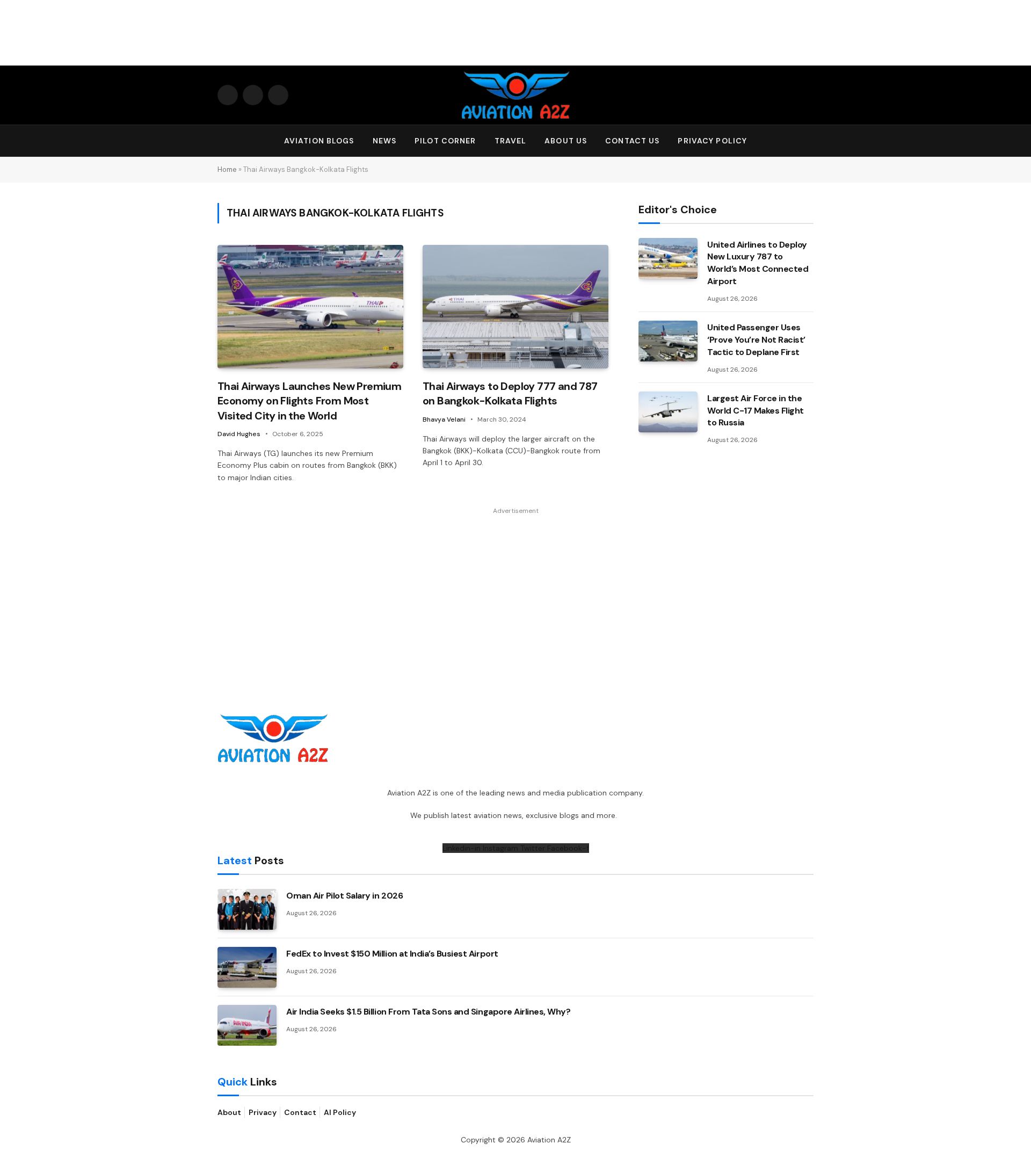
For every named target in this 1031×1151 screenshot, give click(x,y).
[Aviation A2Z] (515, 95)
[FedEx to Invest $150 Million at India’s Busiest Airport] (247, 967)
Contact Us (632, 141)
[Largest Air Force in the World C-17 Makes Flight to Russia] (668, 412)
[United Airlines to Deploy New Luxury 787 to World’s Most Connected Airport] (668, 258)
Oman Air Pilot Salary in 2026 (344, 895)
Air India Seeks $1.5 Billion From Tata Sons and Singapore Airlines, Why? (428, 1011)
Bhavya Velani (444, 419)
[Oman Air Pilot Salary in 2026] (247, 909)
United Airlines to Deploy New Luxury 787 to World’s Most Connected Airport (757, 263)
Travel (511, 141)
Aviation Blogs (319, 141)
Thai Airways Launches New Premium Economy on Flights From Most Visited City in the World (309, 400)
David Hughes (238, 434)
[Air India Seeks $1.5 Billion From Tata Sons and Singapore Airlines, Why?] (247, 1025)
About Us (565, 141)
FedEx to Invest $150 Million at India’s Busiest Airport (392, 953)
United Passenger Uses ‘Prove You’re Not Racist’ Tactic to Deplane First (756, 340)
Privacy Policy (712, 141)
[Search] (809, 141)
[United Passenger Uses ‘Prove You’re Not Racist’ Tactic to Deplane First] (668, 341)
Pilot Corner (445, 141)
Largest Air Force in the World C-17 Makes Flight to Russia (755, 411)
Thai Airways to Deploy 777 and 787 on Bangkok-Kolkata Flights (510, 393)
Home (227, 169)
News (384, 141)
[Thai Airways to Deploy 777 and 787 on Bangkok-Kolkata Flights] (515, 307)
